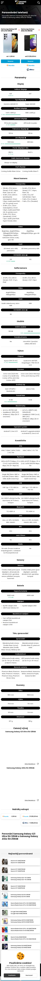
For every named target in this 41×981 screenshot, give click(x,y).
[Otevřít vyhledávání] (38, 2)
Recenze (10, 61)
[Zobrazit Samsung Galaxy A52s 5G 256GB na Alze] (30, 70)
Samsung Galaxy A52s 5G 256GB (27, 30)
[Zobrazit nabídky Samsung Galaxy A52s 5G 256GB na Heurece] (30, 65)
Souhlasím (12, 975)
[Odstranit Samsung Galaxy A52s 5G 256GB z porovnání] (39, 30)
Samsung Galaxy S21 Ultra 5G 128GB (9, 30)
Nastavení (29, 975)
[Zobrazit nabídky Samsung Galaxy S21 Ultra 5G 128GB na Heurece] (10, 65)
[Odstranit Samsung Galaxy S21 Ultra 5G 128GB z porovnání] (19, 30)
